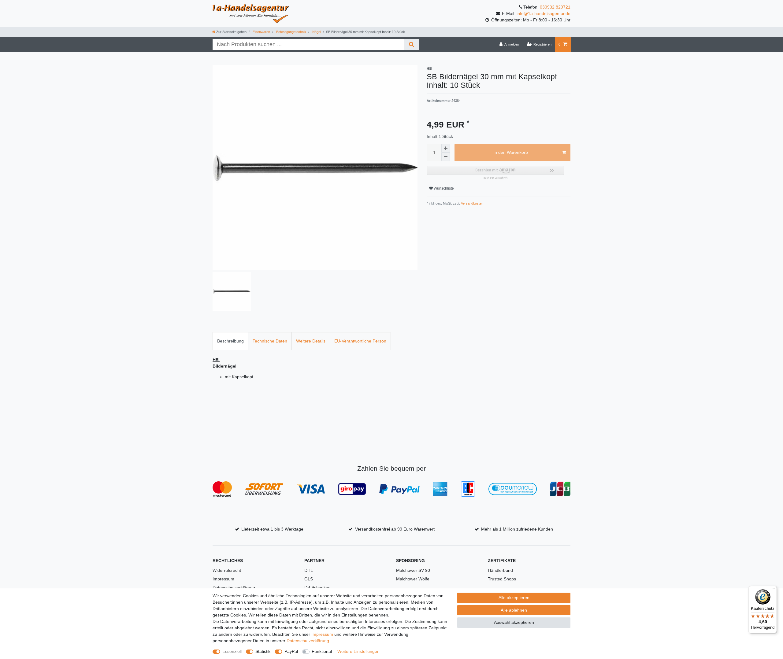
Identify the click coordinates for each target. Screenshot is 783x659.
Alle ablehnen (514, 610)
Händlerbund (500, 570)
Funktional (322, 651)
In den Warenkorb (510, 152)
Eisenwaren (261, 32)
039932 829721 (555, 7)
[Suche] (411, 44)
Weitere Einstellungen (358, 651)
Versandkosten (471, 203)
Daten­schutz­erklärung (308, 640)
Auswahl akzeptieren (514, 622)
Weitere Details (310, 341)
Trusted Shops (502, 578)
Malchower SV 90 (413, 570)
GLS (308, 578)
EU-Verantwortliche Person (360, 341)
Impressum (223, 578)
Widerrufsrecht (227, 570)
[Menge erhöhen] (445, 148)
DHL (308, 570)
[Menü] (773, 589)
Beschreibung (230, 341)
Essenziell (232, 651)
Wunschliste (443, 188)
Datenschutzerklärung (234, 587)
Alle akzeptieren (514, 597)
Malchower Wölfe (412, 578)
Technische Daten (270, 341)
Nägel (316, 32)
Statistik (262, 651)
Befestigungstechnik (290, 32)
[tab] (230, 341)
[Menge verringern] (445, 157)
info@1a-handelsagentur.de (543, 13)
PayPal (291, 651)
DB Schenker (317, 587)
